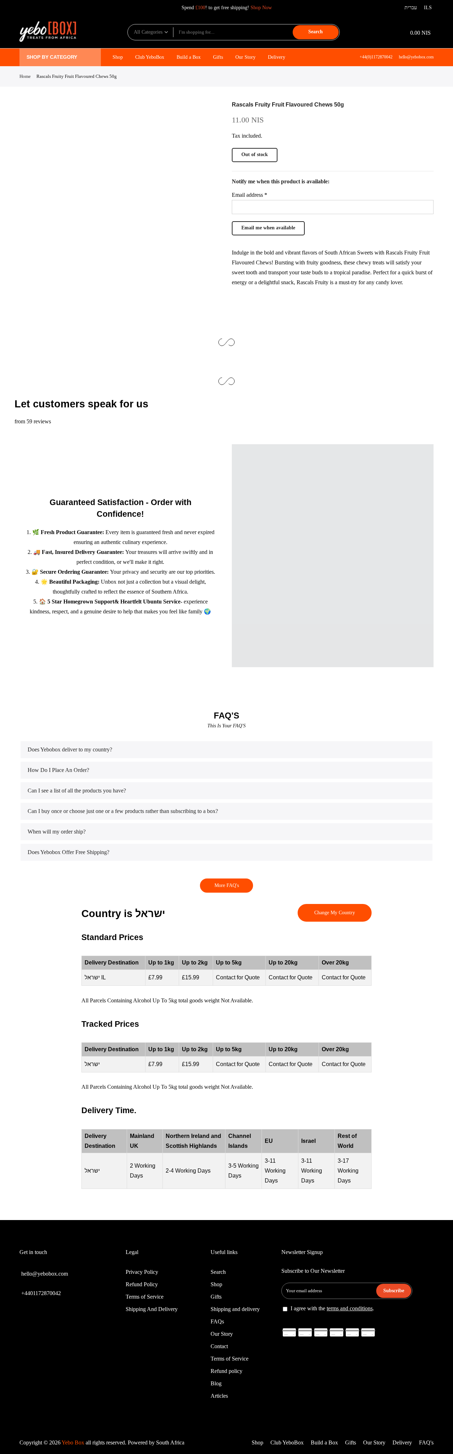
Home (25, 76)
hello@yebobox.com (416, 57)
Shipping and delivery (235, 1309)
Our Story (245, 57)
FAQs (217, 1321)
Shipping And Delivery (152, 1309)
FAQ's (426, 1442)
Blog (216, 1383)
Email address (249, 195)
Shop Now (261, 7)
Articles (219, 1396)
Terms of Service (145, 1297)
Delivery (276, 57)
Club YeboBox (149, 57)
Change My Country (334, 912)
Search (315, 31)
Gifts (218, 57)
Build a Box (189, 57)
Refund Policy (142, 1284)
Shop (118, 57)
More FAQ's (226, 885)
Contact (219, 1346)
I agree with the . (332, 1308)
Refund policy (226, 1371)
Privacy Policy (142, 1272)
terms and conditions (350, 1308)
